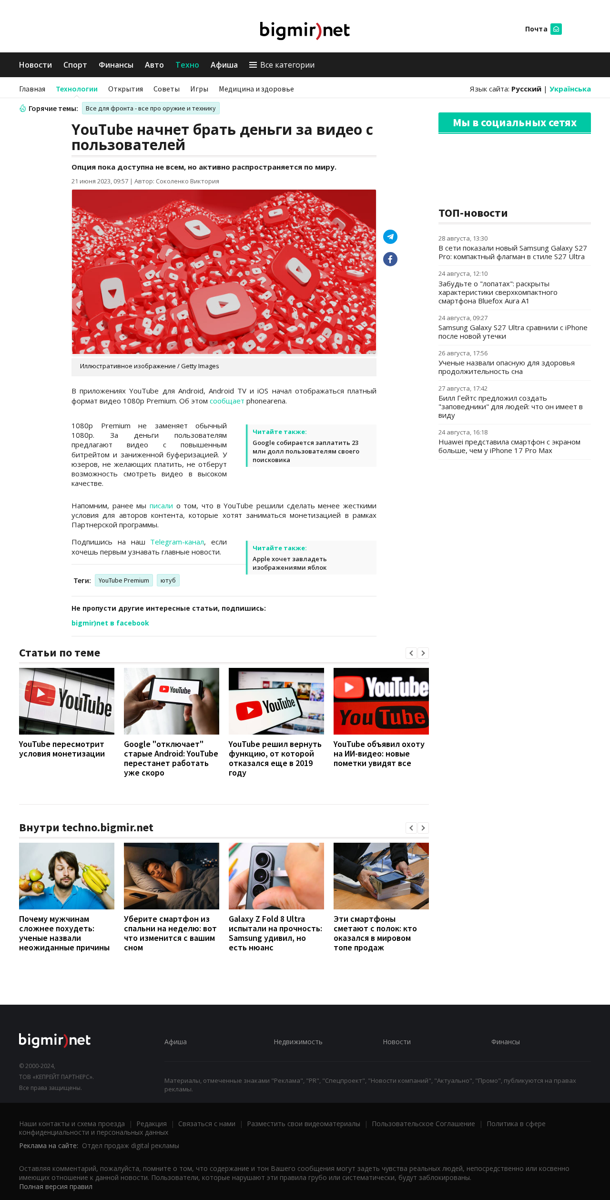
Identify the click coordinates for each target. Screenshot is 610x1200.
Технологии (77, 88)
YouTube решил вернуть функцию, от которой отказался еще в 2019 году (275, 758)
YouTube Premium (124, 580)
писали (161, 505)
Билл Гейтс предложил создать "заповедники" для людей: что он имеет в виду (510, 406)
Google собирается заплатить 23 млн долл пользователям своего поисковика (306, 451)
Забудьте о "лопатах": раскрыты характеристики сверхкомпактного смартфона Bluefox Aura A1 (498, 292)
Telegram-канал (177, 541)
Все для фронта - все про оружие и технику (151, 108)
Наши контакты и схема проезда (72, 1123)
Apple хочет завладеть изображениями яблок (290, 563)
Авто (154, 65)
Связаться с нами (206, 1123)
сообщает (227, 400)
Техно (187, 65)
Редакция (151, 1123)
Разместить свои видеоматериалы (303, 1123)
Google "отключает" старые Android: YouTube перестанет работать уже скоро (171, 758)
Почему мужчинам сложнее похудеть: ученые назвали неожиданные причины (64, 933)
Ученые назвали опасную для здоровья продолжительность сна (506, 367)
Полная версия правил (55, 1186)
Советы (166, 88)
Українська (570, 88)
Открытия (125, 88)
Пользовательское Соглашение (423, 1123)
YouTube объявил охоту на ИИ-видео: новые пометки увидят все (379, 753)
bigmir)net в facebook (110, 622)
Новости (35, 65)
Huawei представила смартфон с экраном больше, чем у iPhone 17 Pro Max (509, 446)
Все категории (287, 65)
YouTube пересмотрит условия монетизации (62, 748)
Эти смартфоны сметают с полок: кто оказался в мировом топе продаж (375, 933)
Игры (199, 88)
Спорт (75, 65)
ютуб (168, 580)
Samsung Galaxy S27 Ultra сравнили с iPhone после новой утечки (513, 332)
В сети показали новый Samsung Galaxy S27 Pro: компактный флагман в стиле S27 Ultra (512, 252)
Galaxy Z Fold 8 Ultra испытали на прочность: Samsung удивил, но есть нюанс (275, 933)
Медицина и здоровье (256, 88)
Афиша (224, 65)
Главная (32, 88)
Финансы (116, 65)
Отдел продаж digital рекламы (130, 1145)
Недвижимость (298, 1041)
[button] (411, 653)
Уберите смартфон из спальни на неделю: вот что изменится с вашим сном (170, 933)
